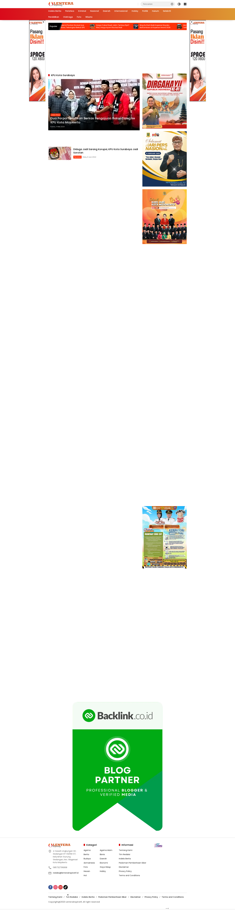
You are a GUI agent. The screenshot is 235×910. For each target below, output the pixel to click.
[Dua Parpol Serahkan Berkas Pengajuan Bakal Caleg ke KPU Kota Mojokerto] (94, 104)
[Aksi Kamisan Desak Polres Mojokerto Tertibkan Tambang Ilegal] (152, 26)
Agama (87, 850)
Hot (85, 875)
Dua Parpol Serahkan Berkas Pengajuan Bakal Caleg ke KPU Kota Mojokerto (92, 120)
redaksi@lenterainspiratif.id (65, 872)
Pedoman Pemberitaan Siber (132, 862)
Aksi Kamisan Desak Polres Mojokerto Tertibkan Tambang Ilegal (171, 26)
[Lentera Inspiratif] (61, 4)
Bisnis (102, 854)
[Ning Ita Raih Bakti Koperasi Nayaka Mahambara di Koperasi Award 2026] (108, 26)
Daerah (103, 858)
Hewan (87, 871)
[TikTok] (65, 887)
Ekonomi (104, 862)
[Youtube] (60, 887)
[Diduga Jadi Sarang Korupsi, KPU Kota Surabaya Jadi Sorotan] (59, 153)
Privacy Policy (125, 871)
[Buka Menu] (185, 4)
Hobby (103, 871)
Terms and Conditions (129, 875)
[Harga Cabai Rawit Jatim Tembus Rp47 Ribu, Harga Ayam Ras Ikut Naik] (65, 26)
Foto (86, 867)
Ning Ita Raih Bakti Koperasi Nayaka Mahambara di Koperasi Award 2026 (127, 26)
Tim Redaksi (124, 854)
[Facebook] (50, 887)
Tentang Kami (125, 850)
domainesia (89, 862)
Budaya (87, 858)
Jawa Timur (55, 115)
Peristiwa (77, 157)
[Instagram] (55, 887)
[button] (172, 4)
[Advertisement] (37, 60)
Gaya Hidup (105, 867)
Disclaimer (124, 867)
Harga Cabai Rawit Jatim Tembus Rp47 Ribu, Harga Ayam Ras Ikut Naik (85, 26)
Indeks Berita (125, 858)
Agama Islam (106, 850)
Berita (86, 854)
